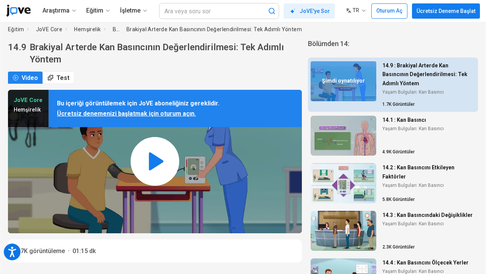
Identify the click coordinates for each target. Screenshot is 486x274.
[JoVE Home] (18, 11)
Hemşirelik (87, 29)
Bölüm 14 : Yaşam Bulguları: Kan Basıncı (116, 29)
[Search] (272, 11)
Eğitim (16, 29)
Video (30, 77)
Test (63, 77)
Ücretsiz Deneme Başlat (446, 11)
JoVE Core (49, 29)
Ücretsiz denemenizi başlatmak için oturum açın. (126, 113)
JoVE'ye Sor (315, 11)
